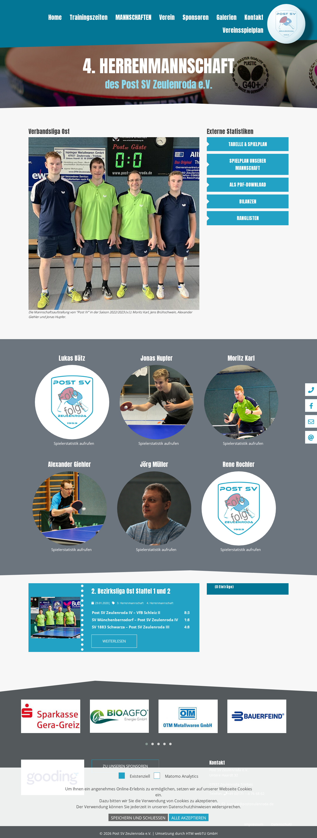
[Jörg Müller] (154, 507)
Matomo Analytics (181, 776)
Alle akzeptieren (188, 818)
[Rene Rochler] (239, 507)
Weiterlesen (114, 641)
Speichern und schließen (138, 818)
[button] (147, 743)
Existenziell (140, 776)
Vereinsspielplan (243, 30)
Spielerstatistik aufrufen (74, 443)
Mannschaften (133, 17)
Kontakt (253, 17)
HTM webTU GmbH (201, 833)
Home (55, 17)
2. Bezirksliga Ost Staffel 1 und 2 (130, 591)
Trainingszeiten (88, 17)
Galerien (226, 17)
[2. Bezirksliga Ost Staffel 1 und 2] (55, 617)
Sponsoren (196, 17)
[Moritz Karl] (241, 401)
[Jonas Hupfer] (157, 401)
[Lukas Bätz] (72, 401)
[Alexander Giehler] (69, 507)
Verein (167, 17)
